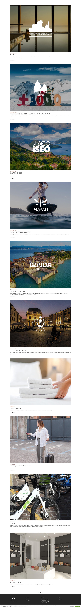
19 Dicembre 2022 (13, 53)
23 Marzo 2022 (12, 406)
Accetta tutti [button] (77, 606)
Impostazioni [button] (72, 606)
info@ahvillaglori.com (46, 601)
